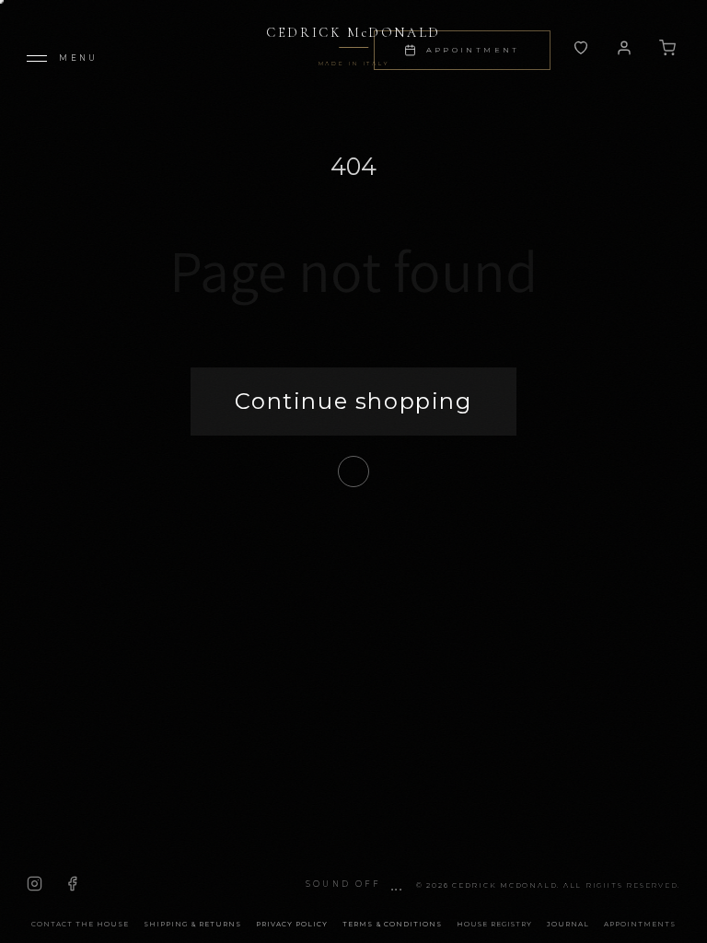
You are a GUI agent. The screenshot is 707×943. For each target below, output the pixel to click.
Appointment (473, 49)
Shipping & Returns (192, 924)
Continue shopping (353, 401)
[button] (353, 884)
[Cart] (667, 48)
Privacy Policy (292, 924)
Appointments (640, 924)
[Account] (581, 48)
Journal (568, 924)
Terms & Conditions (392, 924)
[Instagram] (34, 883)
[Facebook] (72, 883)
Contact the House (80, 924)
